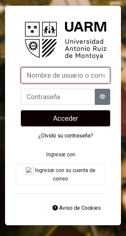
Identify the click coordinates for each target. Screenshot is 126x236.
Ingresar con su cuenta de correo (64, 174)
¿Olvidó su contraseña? (65, 135)
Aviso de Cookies (79, 208)
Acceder (65, 118)
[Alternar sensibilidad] (102, 97)
